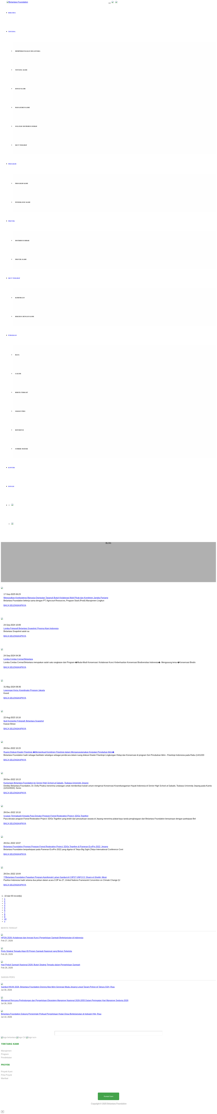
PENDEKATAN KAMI (22, 202)
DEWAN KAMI (20, 88)
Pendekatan (6, 1057)
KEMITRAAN (20, 297)
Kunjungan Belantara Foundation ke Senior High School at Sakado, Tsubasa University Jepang (46, 783)
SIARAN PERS (20, 411)
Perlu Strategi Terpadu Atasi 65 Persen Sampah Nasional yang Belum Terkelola (36, 951)
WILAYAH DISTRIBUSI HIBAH (26, 126)
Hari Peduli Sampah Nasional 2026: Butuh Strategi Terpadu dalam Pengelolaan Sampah (40, 965)
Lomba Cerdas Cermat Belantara (18, 659)
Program (5, 1054)
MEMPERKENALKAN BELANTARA (27, 51)
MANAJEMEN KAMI (22, 107)
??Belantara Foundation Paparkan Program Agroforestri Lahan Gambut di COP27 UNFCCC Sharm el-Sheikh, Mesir (55, 877)
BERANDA (12, 13)
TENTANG (12, 31)
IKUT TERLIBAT (21, 145)
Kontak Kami (108, 1096)
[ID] (112, 2)
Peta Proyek (6, 1075)
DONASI (11, 486)
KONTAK (11, 467)
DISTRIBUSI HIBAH (22, 240)
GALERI (18, 373)
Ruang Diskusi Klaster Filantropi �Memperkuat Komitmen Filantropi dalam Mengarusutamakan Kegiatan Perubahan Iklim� (59, 752)
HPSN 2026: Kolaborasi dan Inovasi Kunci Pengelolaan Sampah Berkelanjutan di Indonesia (42, 938)
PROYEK (11, 221)
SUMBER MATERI (21, 449)
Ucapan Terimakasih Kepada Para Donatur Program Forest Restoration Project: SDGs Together (46, 816)
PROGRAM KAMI (21, 183)
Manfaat (4, 1078)
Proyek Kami (6, 1072)
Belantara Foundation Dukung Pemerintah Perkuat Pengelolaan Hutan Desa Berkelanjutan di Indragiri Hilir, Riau (51, 1014)
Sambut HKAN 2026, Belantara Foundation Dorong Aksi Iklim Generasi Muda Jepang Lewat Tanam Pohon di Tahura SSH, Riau (58, 987)
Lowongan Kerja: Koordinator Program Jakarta (24, 690)
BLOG (17, 355)
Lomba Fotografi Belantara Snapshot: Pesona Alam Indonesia (31, 628)
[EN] (116, 2)
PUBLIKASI (12, 335)
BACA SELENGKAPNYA (15, 605)
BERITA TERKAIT (21, 392)
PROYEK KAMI (20, 259)
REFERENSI (19, 430)
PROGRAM (12, 164)
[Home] (17, 2)
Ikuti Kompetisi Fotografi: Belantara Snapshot (24, 721)
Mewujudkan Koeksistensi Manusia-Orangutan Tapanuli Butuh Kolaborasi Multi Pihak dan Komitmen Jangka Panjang (56, 598)
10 (5, 919)
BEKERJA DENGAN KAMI (24, 316)
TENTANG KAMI (21, 70)
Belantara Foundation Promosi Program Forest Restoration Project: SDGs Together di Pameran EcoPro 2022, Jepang (56, 846)
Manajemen (6, 1051)
